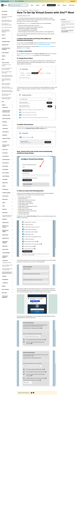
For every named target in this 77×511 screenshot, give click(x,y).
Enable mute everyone (23, 207)
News (59, 5)
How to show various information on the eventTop (7, 87)
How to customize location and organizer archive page (7, 76)
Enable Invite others (22, 198)
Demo (32, 5)
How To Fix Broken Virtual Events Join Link (7, 266)
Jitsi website (28, 23)
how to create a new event (27, 55)
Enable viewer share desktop (25, 201)
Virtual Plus (24, 48)
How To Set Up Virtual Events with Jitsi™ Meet (6, 273)
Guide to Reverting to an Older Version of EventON (7, 21)
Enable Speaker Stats (23, 204)
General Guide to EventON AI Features (7, 17)
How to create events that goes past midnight (7, 69)
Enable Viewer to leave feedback (25, 203)
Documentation (51, 5)
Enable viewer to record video (25, 209)
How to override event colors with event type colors (6, 79)
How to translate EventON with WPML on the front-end (7, 91)
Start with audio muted (23, 212)
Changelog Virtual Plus (6, 262)
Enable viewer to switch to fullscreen (26, 200)
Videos (43, 5)
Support (64, 5)
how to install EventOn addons (47, 46)
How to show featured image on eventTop (6, 84)
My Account (71, 5)
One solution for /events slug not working (6, 95)
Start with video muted (23, 214)
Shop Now (73, 1)
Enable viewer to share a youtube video (27, 210)
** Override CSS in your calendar (6, 65)
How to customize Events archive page (7, 72)
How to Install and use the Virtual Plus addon (7, 269)
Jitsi (18, 18)
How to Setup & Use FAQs (7, 27)
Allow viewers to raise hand (24, 197)
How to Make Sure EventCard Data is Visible (7, 24)
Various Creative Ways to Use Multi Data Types (6, 98)
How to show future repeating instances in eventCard (6, 30)
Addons (37, 5)
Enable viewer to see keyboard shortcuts (27, 206)
